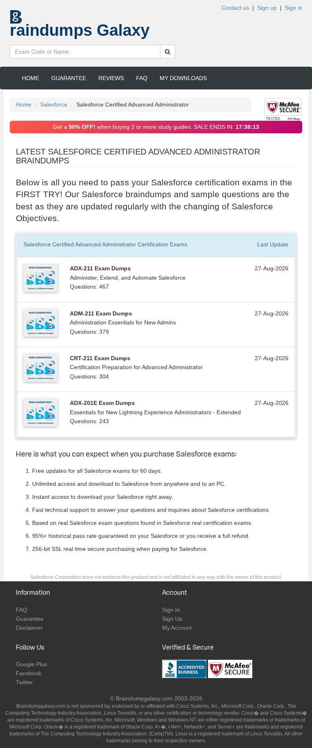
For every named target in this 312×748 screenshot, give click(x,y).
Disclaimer (29, 627)
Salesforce (53, 104)
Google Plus (31, 664)
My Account (177, 627)
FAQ (141, 78)
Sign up (267, 7)
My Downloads (183, 78)
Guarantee (68, 78)
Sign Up (172, 618)
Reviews (111, 78)
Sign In (171, 610)
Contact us (235, 7)
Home (30, 78)
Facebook (28, 673)
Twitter (24, 682)
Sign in (293, 7)
